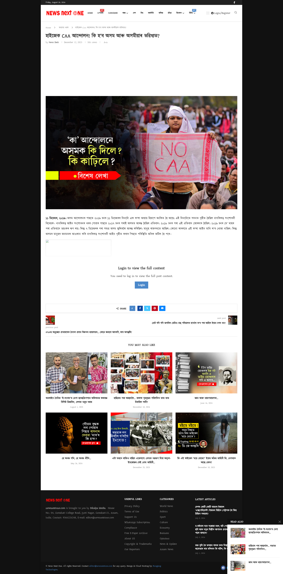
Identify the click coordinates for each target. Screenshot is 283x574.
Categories (167, 499)
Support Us (130, 517)
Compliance (130, 527)
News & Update (168, 544)
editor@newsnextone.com (100, 566)
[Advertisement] (141, 69)
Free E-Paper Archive (135, 533)
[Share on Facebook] (140, 308)
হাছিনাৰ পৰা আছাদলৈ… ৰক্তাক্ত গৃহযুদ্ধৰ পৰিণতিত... (262, 547)
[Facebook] (234, 2)
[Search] (235, 13)
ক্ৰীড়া (169, 13)
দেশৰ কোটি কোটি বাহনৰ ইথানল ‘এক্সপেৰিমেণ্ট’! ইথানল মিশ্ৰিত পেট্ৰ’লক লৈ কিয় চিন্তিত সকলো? (216, 510)
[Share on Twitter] (147, 308)
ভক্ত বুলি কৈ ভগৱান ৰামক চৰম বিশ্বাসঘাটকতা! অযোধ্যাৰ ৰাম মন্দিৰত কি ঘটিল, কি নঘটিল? (215, 547)
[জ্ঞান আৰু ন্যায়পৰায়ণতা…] (206, 372)
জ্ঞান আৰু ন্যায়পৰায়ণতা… (206, 398)
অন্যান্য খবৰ (63, 27)
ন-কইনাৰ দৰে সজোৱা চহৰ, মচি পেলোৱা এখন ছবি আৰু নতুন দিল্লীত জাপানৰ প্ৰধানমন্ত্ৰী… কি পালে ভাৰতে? (215, 529)
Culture (164, 522)
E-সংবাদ (100, 12)
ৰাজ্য (124, 13)
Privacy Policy (132, 506)
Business (164, 533)
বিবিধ (192, 12)
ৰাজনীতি (151, 13)
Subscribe (113, 13)
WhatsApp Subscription (137, 522)
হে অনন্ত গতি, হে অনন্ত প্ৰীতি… (76, 458)
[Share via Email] (162, 308)
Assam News (166, 549)
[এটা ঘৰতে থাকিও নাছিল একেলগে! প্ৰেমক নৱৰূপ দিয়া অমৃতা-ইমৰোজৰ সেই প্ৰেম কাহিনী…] (141, 433)
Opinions (164, 538)
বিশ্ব (142, 13)
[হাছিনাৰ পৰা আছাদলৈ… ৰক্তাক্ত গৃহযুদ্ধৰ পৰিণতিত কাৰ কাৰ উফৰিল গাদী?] (141, 372)
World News (166, 506)
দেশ (134, 13)
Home (90, 13)
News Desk (54, 42)
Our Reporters (132, 549)
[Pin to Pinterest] (155, 308)
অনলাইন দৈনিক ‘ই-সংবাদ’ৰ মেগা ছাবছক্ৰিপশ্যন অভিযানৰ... (263, 531)
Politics (164, 511)
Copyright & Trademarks (138, 544)
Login (141, 285)
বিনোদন (179, 13)
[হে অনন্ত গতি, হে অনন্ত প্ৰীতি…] (76, 433)
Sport (163, 517)
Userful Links (133, 499)
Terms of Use (131, 511)
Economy (165, 527)
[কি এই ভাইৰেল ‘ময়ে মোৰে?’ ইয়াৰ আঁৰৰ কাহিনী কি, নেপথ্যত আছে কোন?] (206, 433)
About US (129, 538)
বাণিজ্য (161, 13)
